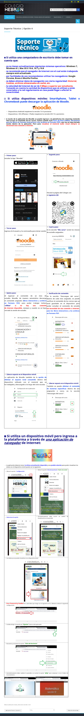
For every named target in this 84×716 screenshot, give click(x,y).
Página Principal (9, 17)
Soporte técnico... (58, 17)
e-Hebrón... (68, 17)
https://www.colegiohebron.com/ (13, 2)
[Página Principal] (14, 9)
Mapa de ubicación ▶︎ (73, 710)
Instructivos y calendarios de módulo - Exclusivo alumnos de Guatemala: (33, 17)
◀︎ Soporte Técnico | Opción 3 (13, 710)
